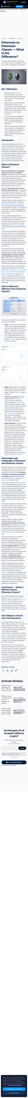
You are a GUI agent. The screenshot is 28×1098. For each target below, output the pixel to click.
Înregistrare (19, 6)
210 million (17, 392)
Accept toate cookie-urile (14, 1089)
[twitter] (7, 671)
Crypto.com (4, 635)
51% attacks (22, 524)
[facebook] (3, 671)
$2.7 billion (12, 339)
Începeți (22, 748)
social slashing (19, 454)
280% (3, 579)
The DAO (18, 207)
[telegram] (11, 671)
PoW (2, 528)
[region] (14, 1086)
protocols (4, 572)
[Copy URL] (16, 670)
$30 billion (12, 478)
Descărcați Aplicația (15, 762)
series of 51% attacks (7, 532)
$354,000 (20, 568)
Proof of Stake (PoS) (10, 413)
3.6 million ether (15, 225)
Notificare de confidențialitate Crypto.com (10, 754)
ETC (16, 93)
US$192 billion (11, 148)
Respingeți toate (14, 1093)
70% (8, 236)
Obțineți (23, 2)
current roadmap (15, 598)
